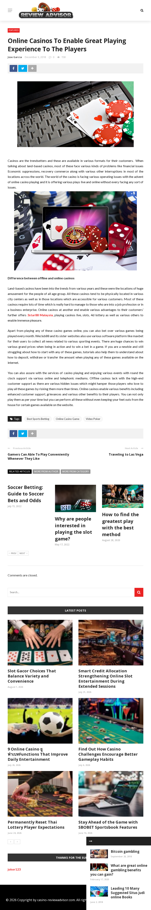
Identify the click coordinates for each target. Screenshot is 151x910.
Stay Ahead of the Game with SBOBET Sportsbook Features (108, 824)
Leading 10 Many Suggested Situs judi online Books (128, 892)
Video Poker (93, 418)
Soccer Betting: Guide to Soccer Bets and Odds (26, 494)
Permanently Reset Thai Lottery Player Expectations (36, 824)
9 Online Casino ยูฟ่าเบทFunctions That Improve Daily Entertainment (38, 754)
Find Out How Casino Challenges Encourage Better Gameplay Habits (108, 754)
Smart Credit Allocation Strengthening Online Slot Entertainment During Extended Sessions (105, 678)
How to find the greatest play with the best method (120, 524)
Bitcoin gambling (125, 851)
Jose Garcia (15, 57)
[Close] (90, 841)
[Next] (17, 841)
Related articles (19, 471)
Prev (13, 553)
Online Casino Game (67, 418)
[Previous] (11, 841)
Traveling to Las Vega (126, 454)
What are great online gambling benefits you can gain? (118, 869)
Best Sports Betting (38, 418)
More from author (46, 471)
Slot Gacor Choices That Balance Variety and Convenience (32, 676)
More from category (75, 471)
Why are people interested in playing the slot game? (73, 528)
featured (14, 30)
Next (22, 553)
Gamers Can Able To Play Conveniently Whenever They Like (38, 456)
